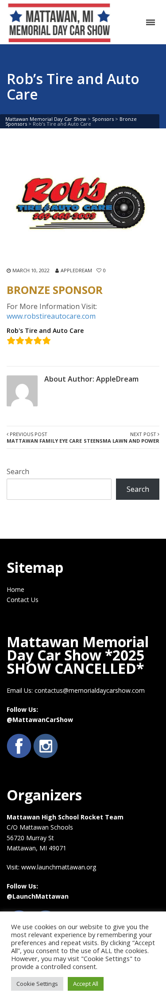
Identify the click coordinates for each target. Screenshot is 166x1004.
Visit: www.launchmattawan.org (51, 867)
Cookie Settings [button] (37, 984)
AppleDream (76, 270)
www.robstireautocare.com (51, 316)
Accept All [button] (85, 984)
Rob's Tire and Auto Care (45, 330)
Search (18, 471)
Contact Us (23, 599)
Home (15, 589)
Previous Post (44, 437)
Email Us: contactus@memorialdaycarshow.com (76, 690)
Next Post (121, 437)
